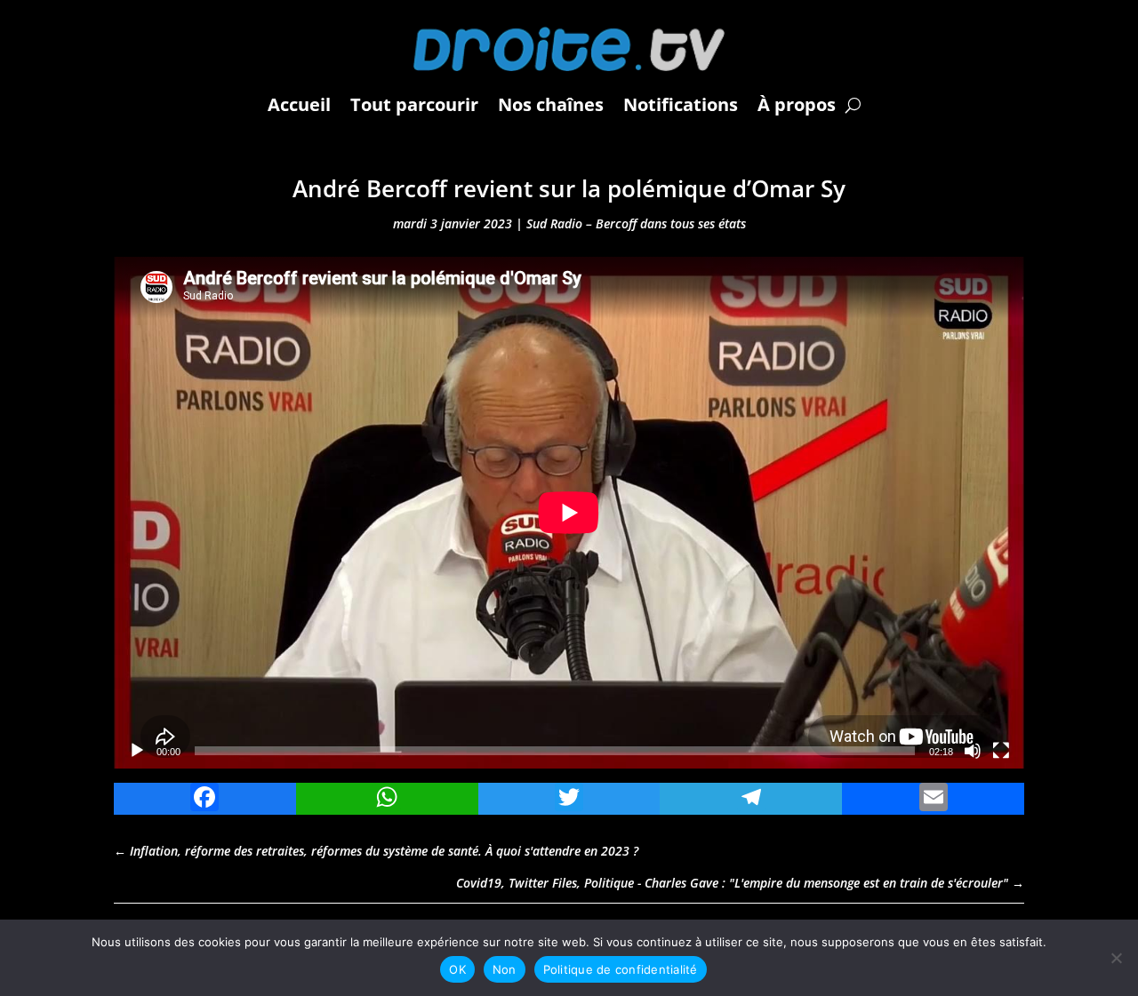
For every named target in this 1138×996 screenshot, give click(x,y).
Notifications (680, 104)
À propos (796, 104)
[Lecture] (137, 751)
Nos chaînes (551, 104)
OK (457, 969)
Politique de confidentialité (620, 969)
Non (505, 969)
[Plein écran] (1001, 751)
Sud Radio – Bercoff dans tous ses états (636, 223)
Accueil (299, 104)
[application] (569, 513)
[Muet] (973, 751)
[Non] (1116, 958)
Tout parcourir (414, 104)
